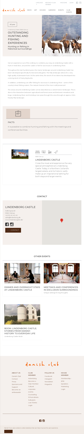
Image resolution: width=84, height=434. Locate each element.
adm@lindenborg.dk (12, 217)
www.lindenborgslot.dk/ (14, 220)
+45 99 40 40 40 (11, 215)
